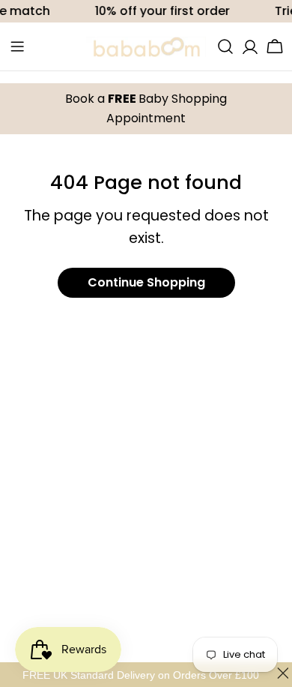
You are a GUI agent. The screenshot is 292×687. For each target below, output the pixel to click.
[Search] (225, 47)
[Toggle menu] (17, 47)
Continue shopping (146, 282)
